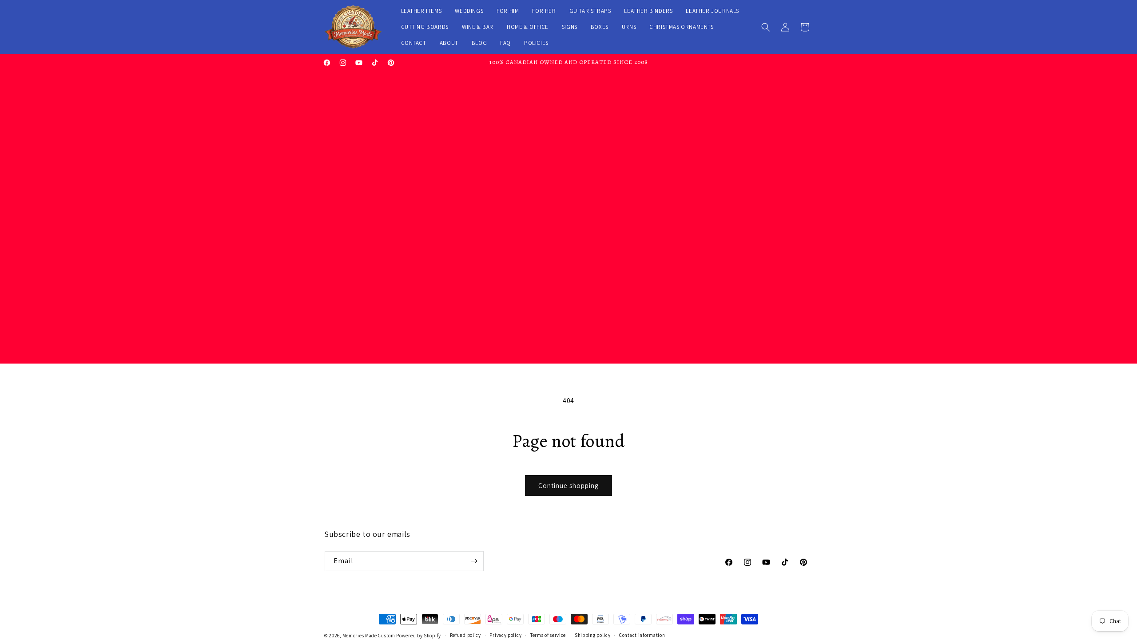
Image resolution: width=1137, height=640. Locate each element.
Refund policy (465, 635)
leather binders (648, 11)
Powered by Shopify (418, 635)
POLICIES (536, 43)
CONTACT (413, 43)
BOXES (599, 27)
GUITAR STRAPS (590, 11)
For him (508, 11)
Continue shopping (568, 485)
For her (544, 11)
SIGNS (569, 27)
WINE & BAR (477, 27)
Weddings (469, 11)
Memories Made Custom (368, 635)
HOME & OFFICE (528, 27)
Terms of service (548, 635)
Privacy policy (505, 635)
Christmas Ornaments (681, 27)
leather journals (712, 11)
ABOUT (449, 43)
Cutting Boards (425, 27)
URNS (629, 27)
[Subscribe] (474, 561)
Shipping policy (593, 635)
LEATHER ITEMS (421, 11)
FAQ (505, 43)
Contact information (642, 635)
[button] (765, 27)
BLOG (479, 43)
